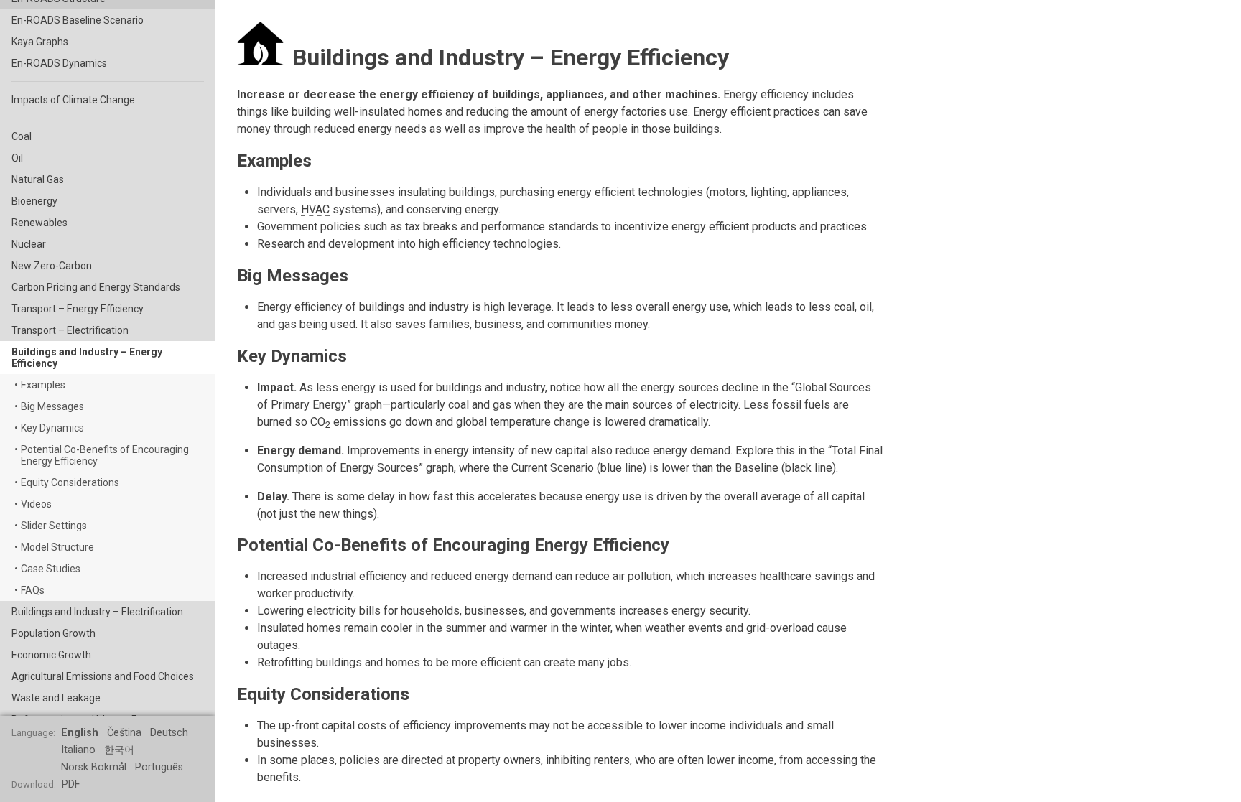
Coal (21, 136)
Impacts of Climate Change (73, 100)
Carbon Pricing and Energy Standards (95, 287)
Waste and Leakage (56, 698)
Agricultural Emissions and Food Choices (102, 676)
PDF (71, 784)
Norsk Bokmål (93, 767)
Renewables (39, 222)
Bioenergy (34, 201)
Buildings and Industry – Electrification (97, 611)
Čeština (124, 733)
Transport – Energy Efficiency (77, 308)
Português (159, 767)
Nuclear (28, 244)
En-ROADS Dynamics (59, 63)
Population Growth (53, 633)
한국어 (119, 750)
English (79, 733)
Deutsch (169, 733)
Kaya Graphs (39, 41)
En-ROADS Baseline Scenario (77, 20)
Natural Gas (37, 179)
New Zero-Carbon (51, 265)
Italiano (78, 750)
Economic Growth (51, 655)
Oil (17, 158)
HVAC (315, 209)
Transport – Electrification (70, 330)
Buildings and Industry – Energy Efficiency (86, 357)
